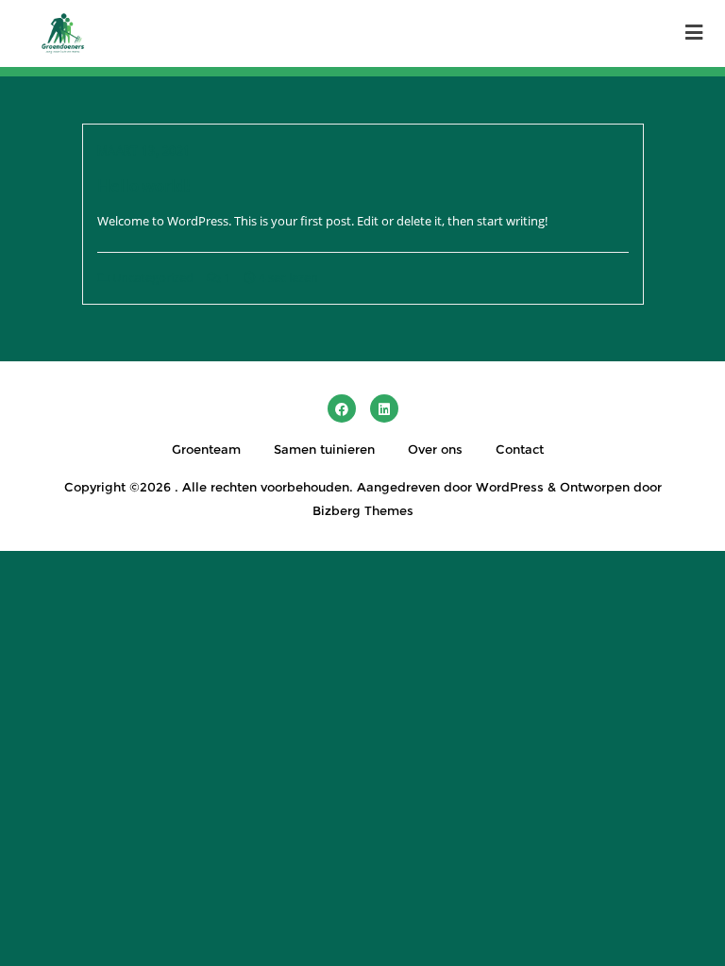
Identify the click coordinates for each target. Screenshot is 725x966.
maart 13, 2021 (144, 150)
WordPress (510, 486)
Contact (520, 449)
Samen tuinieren (324, 449)
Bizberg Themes (362, 510)
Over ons (435, 449)
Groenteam (206, 449)
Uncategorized (152, 277)
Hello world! (144, 185)
